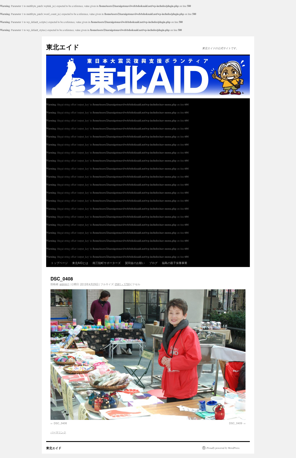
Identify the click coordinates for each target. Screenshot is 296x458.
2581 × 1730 (122, 284)
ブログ (153, 263)
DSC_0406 (60, 423)
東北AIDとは (80, 263)
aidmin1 (64, 284)
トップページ (59, 263)
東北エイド (62, 46)
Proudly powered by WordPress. (223, 448)
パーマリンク (58, 432)
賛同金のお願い (135, 263)
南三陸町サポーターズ (107, 263)
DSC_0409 (235, 423)
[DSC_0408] (148, 354)
